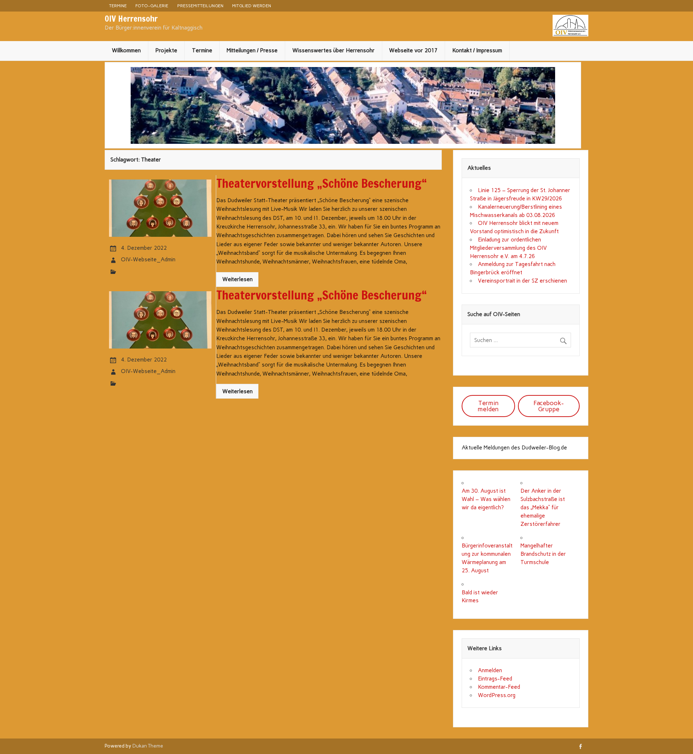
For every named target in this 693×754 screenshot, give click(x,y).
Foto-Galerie (151, 5)
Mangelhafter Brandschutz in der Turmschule (543, 554)
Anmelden (490, 670)
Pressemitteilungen (200, 5)
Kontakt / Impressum (477, 50)
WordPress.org (496, 695)
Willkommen (126, 50)
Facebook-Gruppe (548, 406)
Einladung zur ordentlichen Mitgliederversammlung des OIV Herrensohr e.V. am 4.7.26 (508, 248)
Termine (118, 5)
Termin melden (488, 406)
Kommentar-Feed (499, 687)
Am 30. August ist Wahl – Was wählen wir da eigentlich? (486, 499)
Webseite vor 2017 (413, 50)
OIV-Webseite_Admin (148, 259)
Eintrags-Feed (495, 678)
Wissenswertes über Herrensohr (333, 50)
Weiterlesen (237, 279)
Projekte (166, 50)
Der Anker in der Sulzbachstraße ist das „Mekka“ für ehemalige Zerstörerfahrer (542, 507)
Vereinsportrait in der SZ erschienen (522, 281)
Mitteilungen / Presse (252, 50)
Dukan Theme (147, 746)
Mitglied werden (251, 5)
